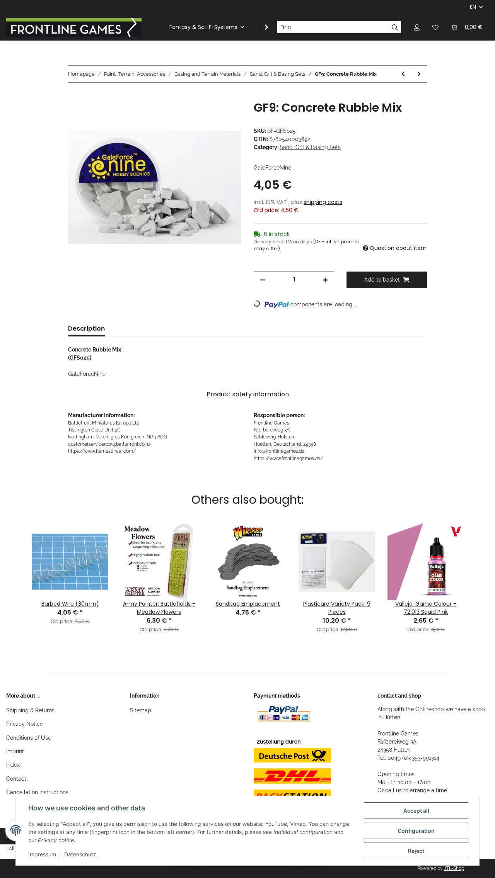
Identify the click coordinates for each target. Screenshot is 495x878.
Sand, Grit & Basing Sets (310, 147)
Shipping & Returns (30, 710)
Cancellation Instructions (37, 792)
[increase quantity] (325, 280)
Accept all (416, 810)
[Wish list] (435, 27)
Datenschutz (80, 854)
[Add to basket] (74, 96)
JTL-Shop (454, 868)
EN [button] (473, 7)
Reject (416, 850)
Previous (16, 565)
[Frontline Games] (74, 27)
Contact (16, 779)
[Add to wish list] (225, 115)
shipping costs (323, 202)
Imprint (15, 751)
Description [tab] (86, 328)
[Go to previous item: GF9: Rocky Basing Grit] (403, 74)
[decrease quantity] (262, 280)
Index (13, 765)
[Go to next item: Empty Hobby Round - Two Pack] (419, 74)
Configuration (416, 830)
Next (479, 565)
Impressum (42, 854)
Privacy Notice (24, 724)
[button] (417, 27)
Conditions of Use (28, 738)
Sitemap (140, 710)
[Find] (395, 27)
